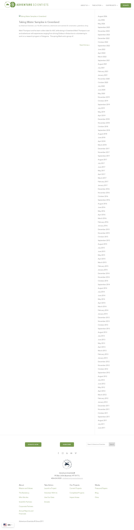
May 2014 (101, 299)
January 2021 (103, 75)
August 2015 (102, 244)
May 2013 (101, 343)
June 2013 (101, 340)
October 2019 (103, 101)
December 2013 (103, 317)
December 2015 (103, 229)
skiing (86, 26)
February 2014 (103, 310)
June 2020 (101, 90)
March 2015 (102, 262)
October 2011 (103, 413)
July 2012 (101, 380)
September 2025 (104, 27)
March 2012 (102, 395)
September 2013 (104, 329)
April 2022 (101, 53)
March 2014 (102, 306)
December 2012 (103, 362)
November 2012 (104, 365)
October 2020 (103, 82)
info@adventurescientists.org (72, 478)
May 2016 (101, 211)
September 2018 (104, 130)
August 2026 (102, 16)
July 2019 (101, 108)
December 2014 (103, 273)
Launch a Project (50, 488)
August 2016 (102, 204)
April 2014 (101, 303)
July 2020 (101, 86)
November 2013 (104, 321)
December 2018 (103, 119)
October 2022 (103, 42)
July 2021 (101, 68)
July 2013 (101, 336)
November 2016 (104, 193)
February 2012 (103, 398)
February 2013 (103, 354)
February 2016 (103, 222)
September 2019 (104, 104)
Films (97, 497)
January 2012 (103, 402)
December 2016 (103, 189)
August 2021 (102, 64)
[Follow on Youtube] (71, 453)
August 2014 (102, 288)
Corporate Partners (26, 506)
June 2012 (101, 384)
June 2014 (101, 295)
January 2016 (103, 226)
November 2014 (104, 277)
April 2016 (101, 215)
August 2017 (102, 159)
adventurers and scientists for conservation (63, 26)
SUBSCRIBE (67, 444)
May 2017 (101, 170)
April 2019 (101, 115)
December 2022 (103, 38)
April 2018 (101, 141)
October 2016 (103, 196)
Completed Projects (77, 493)
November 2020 (104, 79)
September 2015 (104, 240)
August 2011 (102, 420)
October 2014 (103, 281)
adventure (46, 26)
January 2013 (103, 358)
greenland (80, 26)
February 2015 (103, 266)
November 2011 (104, 409)
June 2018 (101, 137)
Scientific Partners (25, 502)
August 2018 (102, 134)
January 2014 (103, 314)
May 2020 (101, 93)
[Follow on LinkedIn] (67, 453)
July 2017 (101, 163)
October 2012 (103, 369)
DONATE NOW (33, 444)
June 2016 (101, 207)
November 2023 (104, 31)
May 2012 (101, 387)
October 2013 (103, 325)
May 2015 (101, 255)
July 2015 (101, 248)
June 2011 (101, 428)
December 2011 (103, 406)
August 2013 (102, 332)
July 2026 (101, 20)
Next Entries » (85, 45)
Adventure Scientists (27, 26)
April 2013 (101, 347)
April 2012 (101, 391)
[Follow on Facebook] (58, 453)
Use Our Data (49, 497)
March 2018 (102, 145)
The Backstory (24, 493)
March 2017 (102, 178)
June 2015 (101, 251)
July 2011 (101, 424)
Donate (47, 502)
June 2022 (101, 49)
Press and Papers (101, 488)
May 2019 (101, 112)
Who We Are (23, 497)
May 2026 (101, 24)
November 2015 (104, 233)
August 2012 (102, 376)
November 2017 (104, 152)
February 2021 (103, 71)
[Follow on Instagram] (62, 453)
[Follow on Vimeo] (75, 453)
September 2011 (104, 417)
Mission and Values (26, 488)
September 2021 (104, 60)
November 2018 (104, 123)
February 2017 (103, 181)
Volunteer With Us (50, 493)
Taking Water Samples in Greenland (39, 22)
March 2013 (102, 351)
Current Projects (76, 488)
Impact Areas (74, 497)
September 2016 (104, 200)
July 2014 (101, 292)
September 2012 (104, 373)
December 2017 (103, 149)
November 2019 (104, 97)
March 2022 (102, 57)
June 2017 (101, 167)
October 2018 (103, 126)
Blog (96, 493)
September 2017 (104, 156)
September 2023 (104, 35)
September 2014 (104, 284)
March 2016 (102, 218)
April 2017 (101, 174)
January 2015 (103, 270)
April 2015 (101, 259)
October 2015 (103, 237)
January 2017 (103, 185)
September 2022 (104, 46)
